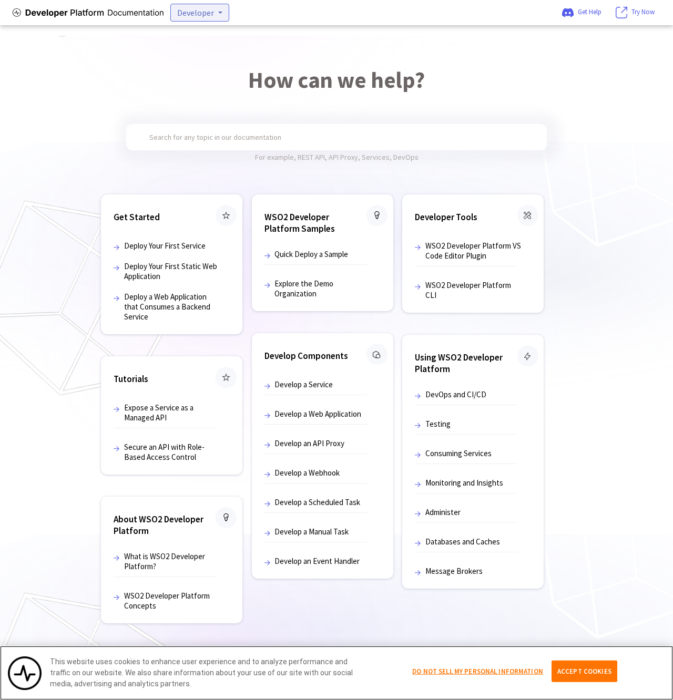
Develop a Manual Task (311, 532)
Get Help (589, 11)
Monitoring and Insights (464, 483)
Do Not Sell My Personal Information (477, 670)
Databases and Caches (462, 542)
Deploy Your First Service (165, 246)
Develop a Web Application (317, 414)
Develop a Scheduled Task (317, 502)
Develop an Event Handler (317, 561)
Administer (443, 512)
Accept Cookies (584, 670)
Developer (195, 12)
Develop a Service (303, 384)
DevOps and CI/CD (455, 394)
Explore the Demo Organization (303, 288)
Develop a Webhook (307, 473)
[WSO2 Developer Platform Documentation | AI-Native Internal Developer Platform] (86, 12)
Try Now (643, 11)
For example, (276, 157)
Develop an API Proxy (309, 443)
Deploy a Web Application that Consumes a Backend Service (167, 307)
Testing (438, 424)
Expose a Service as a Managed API (158, 413)
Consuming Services (458, 453)
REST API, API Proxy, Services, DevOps (358, 157)
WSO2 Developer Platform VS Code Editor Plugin (473, 251)
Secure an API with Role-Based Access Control (164, 452)
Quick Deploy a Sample (311, 254)
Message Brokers (454, 571)
